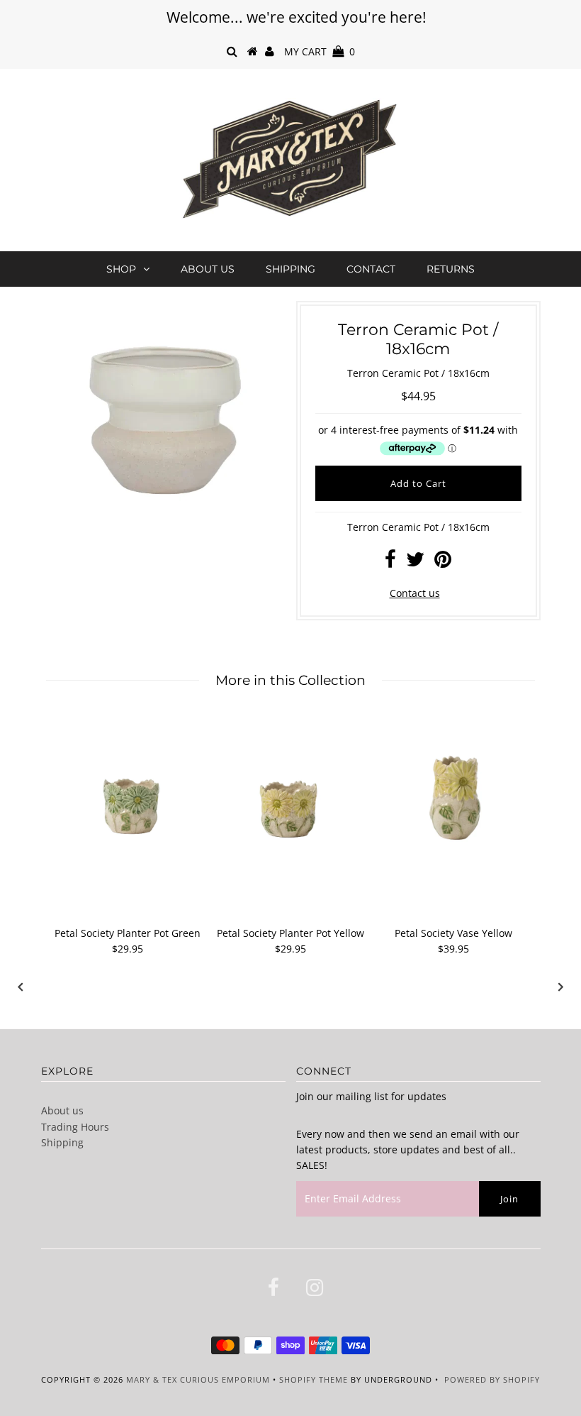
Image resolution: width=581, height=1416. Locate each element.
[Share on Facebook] (390, 562)
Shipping (290, 269)
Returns (451, 269)
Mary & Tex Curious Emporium (198, 1379)
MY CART (319, 51)
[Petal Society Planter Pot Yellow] (290, 790)
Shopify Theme (313, 1379)
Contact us (415, 593)
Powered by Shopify (492, 1379)
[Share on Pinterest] (442, 562)
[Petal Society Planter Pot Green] (127, 790)
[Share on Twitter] (415, 562)
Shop (121, 269)
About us (208, 269)
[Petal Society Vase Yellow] (453, 790)
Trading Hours (75, 1127)
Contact (370, 269)
